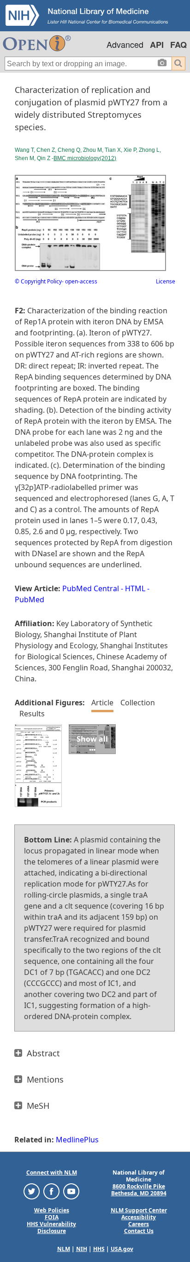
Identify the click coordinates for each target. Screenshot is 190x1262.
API (157, 45)
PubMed (29, 599)
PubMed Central (90, 588)
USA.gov (122, 1249)
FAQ (178, 45)
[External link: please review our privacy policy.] (32, 1191)
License (165, 281)
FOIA (52, 1217)
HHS (99, 1249)
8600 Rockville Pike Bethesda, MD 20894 (138, 1189)
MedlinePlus (77, 1140)
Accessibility (138, 1217)
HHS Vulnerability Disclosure (51, 1227)
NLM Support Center (139, 1210)
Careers (138, 1224)
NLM (63, 1249)
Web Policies (51, 1210)
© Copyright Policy (38, 281)
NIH (81, 1249)
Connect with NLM (51, 1172)
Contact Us (139, 1231)
